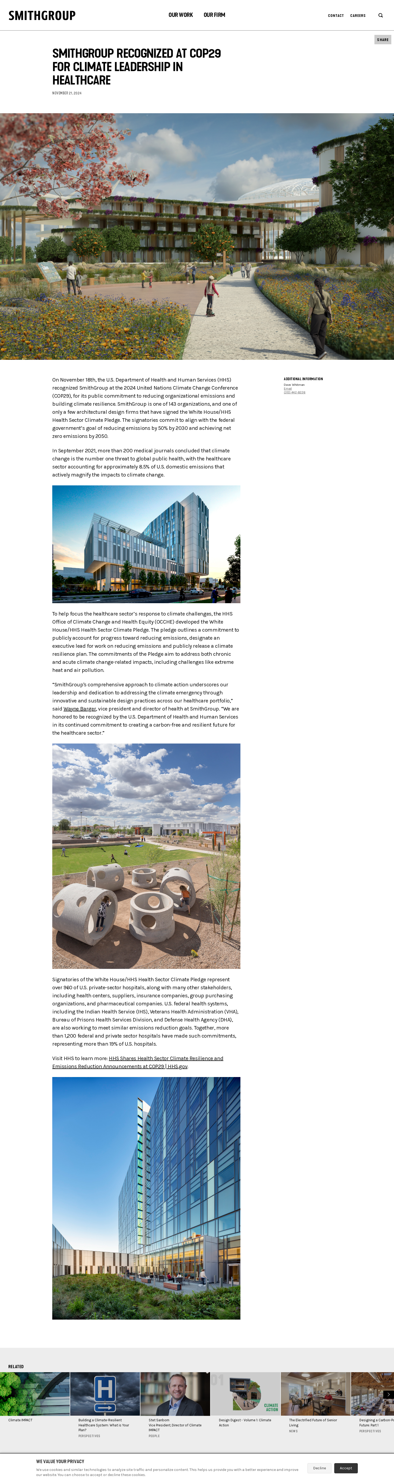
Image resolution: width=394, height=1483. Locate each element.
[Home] (42, 15)
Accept (346, 1468)
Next (388, 1394)
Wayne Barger (80, 709)
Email (288, 388)
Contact (336, 15)
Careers (358, 15)
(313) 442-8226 (295, 392)
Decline (319, 1468)
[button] (181, 16)
